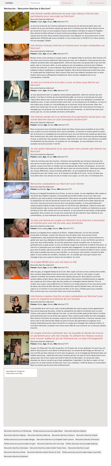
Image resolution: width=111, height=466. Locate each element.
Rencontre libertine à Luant (78, 448)
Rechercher (67, 3)
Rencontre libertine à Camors (63, 435)
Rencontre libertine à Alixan (14, 452)
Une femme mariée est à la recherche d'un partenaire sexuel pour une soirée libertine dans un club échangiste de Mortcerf (67, 118)
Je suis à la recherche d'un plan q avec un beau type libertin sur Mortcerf (64, 83)
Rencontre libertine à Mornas (39, 435)
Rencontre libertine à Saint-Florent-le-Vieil (43, 452)
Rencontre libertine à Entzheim (16, 456)
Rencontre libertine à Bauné (75, 431)
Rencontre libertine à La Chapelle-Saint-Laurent (55, 439)
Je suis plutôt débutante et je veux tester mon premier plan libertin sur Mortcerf (68, 150)
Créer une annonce (96, 3)
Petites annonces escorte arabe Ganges (19, 439)
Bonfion (9, 3)
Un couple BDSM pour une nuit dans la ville (53, 262)
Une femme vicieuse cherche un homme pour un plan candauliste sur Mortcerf (67, 46)
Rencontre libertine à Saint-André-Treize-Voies (48, 448)
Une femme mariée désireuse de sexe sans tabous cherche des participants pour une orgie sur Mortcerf (64, 15)
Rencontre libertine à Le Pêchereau (17, 431)
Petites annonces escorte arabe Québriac (82, 444)
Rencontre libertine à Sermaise (16, 448)
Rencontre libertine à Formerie (87, 439)
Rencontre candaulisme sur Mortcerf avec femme (57, 183)
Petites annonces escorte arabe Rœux (48, 431)
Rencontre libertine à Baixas (15, 435)
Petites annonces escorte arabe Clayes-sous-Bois (81, 452)
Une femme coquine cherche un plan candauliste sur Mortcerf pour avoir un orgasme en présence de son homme (66, 297)
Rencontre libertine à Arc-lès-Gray (50, 444)
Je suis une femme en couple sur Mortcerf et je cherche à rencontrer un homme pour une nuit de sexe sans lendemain (67, 221)
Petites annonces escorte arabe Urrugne (19, 444)
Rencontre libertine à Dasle (86, 435)
